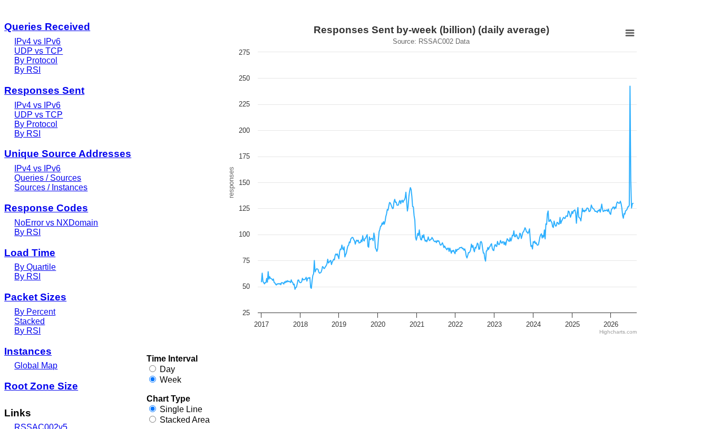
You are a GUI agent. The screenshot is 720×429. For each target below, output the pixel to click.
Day (167, 369)
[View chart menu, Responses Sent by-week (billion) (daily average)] (629, 33)
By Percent (34, 311)
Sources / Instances (50, 187)
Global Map (35, 365)
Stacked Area (185, 419)
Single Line (181, 409)
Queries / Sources (47, 177)
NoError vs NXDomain (56, 222)
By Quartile (35, 266)
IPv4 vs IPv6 (37, 41)
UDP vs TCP (38, 50)
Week (170, 379)
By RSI (27, 69)
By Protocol (35, 60)
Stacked (29, 321)
